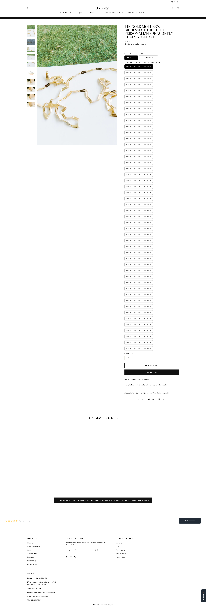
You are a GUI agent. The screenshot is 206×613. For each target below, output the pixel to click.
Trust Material (121, 550)
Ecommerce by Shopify (106, 605)
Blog (118, 546)
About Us (119, 543)
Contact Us (30, 557)
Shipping (127, 44)
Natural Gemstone (137, 13)
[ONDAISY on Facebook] (71, 557)
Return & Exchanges (33, 546)
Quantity (129, 354)
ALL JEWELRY (81, 13)
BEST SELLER (95, 13)
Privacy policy (31, 561)
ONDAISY (103, 8)
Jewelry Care (121, 557)
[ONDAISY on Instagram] (67, 557)
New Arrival (66, 13)
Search (29, 550)
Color (134, 53)
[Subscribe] (96, 550)
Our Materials (121, 553)
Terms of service (32, 564)
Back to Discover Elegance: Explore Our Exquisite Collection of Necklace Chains (104, 500)
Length (142, 62)
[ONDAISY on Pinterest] (75, 557)
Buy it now (151, 372)
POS (94, 605)
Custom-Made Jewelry (114, 13)
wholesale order (32, 553)
